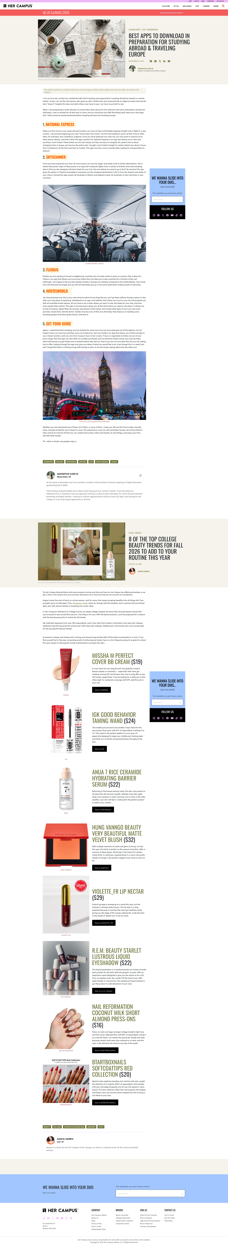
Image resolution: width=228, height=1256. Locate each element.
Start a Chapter (146, 1218)
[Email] (169, 61)
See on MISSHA (101, 689)
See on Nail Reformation (105, 1050)
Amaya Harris (144, 571)
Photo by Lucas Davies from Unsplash (94, 421)
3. (50, 269)
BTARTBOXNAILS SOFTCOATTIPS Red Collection (112, 1068)
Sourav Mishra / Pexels (94, 263)
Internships (168, 1220)
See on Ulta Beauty (103, 809)
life (91, 462)
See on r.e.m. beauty (103, 991)
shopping (91, 1127)
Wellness (187, 6)
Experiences (152, 29)
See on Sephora (102, 867)
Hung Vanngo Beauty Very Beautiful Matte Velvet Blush (117, 833)
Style (176, 6)
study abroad (102, 462)
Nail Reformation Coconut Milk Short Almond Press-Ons (116, 1012)
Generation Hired (122, 1223)
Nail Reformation (66, 1050)
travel (114, 462)
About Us (94, 1218)
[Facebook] (151, 61)
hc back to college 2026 (74, 1127)
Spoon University (122, 1215)
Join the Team (169, 1218)
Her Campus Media (99, 1215)
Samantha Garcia (145, 68)
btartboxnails (66, 1104)
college (59, 462)
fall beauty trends (80, 603)
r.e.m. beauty (66, 997)
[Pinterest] (155, 61)
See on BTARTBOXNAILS (105, 1102)
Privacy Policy (96, 1223)
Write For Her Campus (148, 1215)
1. (59, 124)
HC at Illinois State (56, 12)
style (101, 1127)
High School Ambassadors (150, 1220)
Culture (166, 6)
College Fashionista (123, 1218)
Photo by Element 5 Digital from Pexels (54, 79)
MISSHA (66, 695)
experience (71, 462)
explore (82, 462)
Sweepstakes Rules (98, 1229)
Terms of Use (96, 1226)
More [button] (216, 6)
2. (55, 157)
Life (197, 6)
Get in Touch (169, 1215)
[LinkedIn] (164, 61)
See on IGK (99, 749)
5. (57, 323)
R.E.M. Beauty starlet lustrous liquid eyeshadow (116, 956)
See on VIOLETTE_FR (104, 923)
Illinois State (134, 29)
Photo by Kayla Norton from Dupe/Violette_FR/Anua (59, 582)
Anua (66, 813)
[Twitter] (160, 61)
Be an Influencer (146, 1223)
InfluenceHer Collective (124, 1220)
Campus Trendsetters (148, 1226)
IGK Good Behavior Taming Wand (114, 717)
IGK (66, 759)
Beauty (138, 533)
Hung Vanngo (65, 870)
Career (206, 6)
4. (56, 291)
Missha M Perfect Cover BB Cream (112, 658)
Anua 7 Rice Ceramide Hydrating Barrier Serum (117, 778)
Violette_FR (66, 935)
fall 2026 (57, 1127)
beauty (47, 1127)
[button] (223, 5)
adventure (48, 462)
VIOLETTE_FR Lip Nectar (118, 891)
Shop (93, 1220)
